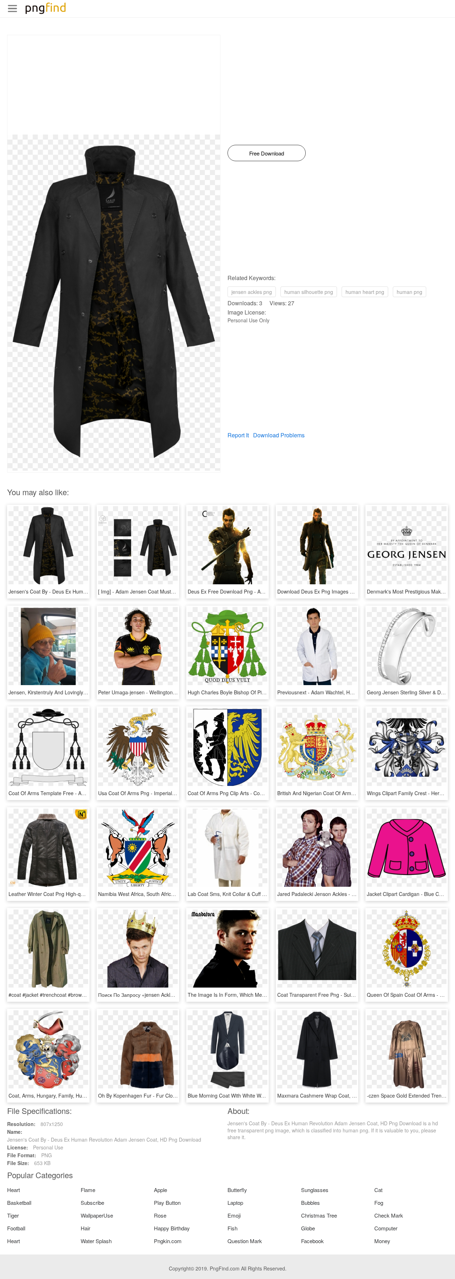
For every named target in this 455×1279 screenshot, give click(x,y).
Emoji (234, 1215)
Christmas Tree (319, 1215)
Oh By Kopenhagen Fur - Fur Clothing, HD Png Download (163, 1095)
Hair (85, 1228)
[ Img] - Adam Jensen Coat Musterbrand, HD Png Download (165, 591)
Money (382, 1241)
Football (16, 1228)
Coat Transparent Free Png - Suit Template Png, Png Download (349, 994)
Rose (160, 1215)
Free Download (266, 153)
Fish (232, 1228)
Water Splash (96, 1241)
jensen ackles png (251, 291)
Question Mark (245, 1241)
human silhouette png (308, 291)
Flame (88, 1189)
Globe (308, 1228)
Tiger (13, 1215)
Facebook (312, 1241)
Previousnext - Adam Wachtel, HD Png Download (332, 692)
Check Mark (388, 1215)
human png (409, 291)
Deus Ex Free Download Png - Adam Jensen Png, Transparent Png (263, 591)
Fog (378, 1202)
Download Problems (279, 435)
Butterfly (237, 1189)
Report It (238, 435)
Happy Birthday (172, 1228)
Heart (13, 1189)
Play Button (167, 1202)
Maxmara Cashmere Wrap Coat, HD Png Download (335, 1095)
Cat (378, 1189)
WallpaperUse (97, 1215)
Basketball (19, 1202)
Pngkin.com (168, 1241)
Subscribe (92, 1202)
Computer (385, 1228)
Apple (160, 1189)
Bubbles (310, 1202)
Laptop (235, 1202)
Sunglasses (314, 1189)
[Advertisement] (113, 85)
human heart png (365, 291)
